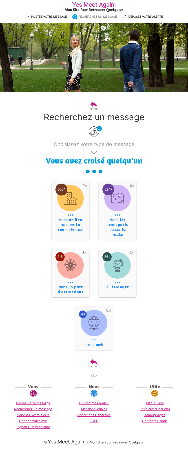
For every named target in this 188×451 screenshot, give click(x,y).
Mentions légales (94, 409)
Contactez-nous (154, 421)
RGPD (93, 421)
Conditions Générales (94, 415)
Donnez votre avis (33, 421)
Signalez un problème (33, 427)
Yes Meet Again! (94, 4)
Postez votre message (33, 403)
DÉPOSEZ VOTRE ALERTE (145, 16)
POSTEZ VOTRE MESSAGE (49, 16)
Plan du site (155, 403)
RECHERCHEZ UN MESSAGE (97, 16)
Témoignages (154, 415)
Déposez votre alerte (33, 415)
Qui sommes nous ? (94, 403)
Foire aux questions (155, 409)
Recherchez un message (33, 409)
